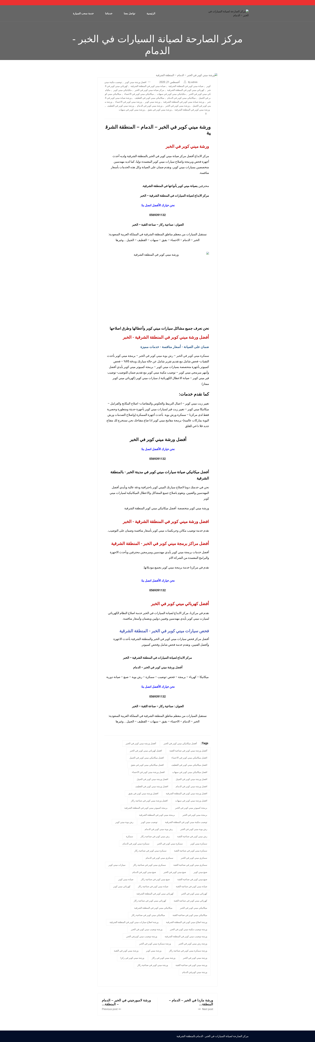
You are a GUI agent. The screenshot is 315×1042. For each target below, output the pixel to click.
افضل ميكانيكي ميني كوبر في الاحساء (189, 757)
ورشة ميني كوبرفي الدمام (194, 972)
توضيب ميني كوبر (149, 822)
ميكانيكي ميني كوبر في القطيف (149, 98)
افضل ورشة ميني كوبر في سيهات (191, 800)
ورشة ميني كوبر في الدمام (149, 105)
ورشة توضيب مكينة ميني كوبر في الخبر (188, 929)
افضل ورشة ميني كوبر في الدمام (191, 786)
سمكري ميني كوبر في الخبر (194, 858)
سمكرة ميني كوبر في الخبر (192, 355)
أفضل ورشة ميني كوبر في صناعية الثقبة (188, 750)
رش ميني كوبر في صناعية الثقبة (192, 836)
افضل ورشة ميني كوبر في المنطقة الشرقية (186, 793)
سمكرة (129, 836)
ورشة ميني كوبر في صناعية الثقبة (191, 965)
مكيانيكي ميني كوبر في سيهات (171, 94)
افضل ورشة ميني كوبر (135, 82)
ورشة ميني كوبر (152, 102)
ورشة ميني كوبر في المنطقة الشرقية (192, 109)
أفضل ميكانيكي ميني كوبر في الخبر (180, 743)
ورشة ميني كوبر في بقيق (160, 109)
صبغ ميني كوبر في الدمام (144, 872)
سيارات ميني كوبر (117, 865)
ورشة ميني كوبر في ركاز (163, 958)
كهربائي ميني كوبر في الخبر (194, 893)
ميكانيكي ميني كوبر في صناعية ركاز (148, 915)
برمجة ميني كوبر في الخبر (194, 815)
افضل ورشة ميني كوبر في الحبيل (152, 779)
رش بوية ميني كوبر (124, 822)
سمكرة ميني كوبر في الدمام (136, 843)
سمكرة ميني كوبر (198, 843)
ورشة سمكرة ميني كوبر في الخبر (155, 943)
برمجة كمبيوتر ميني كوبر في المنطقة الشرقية (146, 808)
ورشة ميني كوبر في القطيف (120, 105)
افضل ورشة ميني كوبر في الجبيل (191, 779)
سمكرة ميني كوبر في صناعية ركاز (150, 850)
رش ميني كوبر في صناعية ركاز (155, 836)
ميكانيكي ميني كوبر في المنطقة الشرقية (153, 908)
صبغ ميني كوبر (200, 872)
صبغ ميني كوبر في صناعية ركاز (155, 879)
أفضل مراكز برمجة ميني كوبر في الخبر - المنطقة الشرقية (160, 543)
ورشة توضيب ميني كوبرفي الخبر (141, 936)
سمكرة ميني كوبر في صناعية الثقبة (190, 850)
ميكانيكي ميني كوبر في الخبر (193, 908)
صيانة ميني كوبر (125, 879)
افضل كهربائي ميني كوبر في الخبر (146, 750)
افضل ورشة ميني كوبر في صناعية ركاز (149, 800)
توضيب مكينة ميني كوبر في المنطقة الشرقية (186, 822)
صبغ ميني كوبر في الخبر (175, 872)
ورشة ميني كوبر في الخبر (177, 105)
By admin (193, 82)
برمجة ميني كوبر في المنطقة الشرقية (157, 815)
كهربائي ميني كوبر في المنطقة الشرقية (185, 90)
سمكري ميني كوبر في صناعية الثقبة (190, 865)
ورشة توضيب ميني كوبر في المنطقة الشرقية (186, 936)
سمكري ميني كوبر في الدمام (159, 858)
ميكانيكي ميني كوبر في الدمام (181, 98)
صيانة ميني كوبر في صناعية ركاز (153, 886)
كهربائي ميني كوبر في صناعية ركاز (150, 900)
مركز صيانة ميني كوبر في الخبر (149, 90)
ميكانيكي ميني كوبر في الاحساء (139, 94)
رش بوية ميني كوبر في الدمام (159, 829)
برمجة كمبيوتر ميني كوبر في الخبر (191, 808)
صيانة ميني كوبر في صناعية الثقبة (191, 886)
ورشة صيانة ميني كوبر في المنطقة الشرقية (183, 102)
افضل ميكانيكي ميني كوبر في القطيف (189, 765)
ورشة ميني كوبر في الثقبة (126, 950)
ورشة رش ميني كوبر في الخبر (192, 943)
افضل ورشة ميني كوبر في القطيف (151, 786)
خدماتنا (108, 13)
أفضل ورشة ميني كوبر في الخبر (141, 743)
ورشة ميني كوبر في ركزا (132, 958)
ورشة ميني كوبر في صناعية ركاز (152, 965)
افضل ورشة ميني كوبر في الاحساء (148, 772)
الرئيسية (151, 13)
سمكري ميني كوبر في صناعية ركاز (149, 865)
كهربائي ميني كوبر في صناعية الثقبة (190, 900)
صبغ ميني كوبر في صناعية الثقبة (192, 879)
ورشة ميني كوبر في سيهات (132, 109)
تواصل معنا (129, 13)
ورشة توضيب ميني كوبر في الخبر (146, 929)
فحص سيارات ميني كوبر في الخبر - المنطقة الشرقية (164, 630)
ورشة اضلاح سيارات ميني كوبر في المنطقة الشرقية (134, 922)
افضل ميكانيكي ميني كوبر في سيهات (189, 772)
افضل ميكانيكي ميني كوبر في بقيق (147, 765)
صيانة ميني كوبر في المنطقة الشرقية (185, 86)
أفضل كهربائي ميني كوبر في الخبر (180, 603)
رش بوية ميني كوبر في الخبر (156, 355)
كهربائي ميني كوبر (121, 886)
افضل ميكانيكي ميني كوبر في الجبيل (146, 757)
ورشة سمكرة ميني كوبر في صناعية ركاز (188, 950)
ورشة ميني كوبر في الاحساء (128, 102)
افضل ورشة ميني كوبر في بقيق (143, 793)
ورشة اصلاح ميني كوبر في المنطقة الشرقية (186, 922)
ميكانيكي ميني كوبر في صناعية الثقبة (190, 915)
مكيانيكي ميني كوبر (122, 90)
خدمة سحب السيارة (83, 13)
